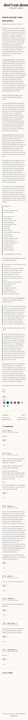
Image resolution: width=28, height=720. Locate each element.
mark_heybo (11, 623)
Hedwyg (9, 506)
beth (8, 430)
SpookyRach (11, 649)
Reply (4, 445)
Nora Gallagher (21, 298)
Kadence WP (14, 715)
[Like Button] (4, 397)
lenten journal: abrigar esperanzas (6, 417)
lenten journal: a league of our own (21, 417)
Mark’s (8, 260)
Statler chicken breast (8, 59)
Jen (3, 260)
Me (8, 453)
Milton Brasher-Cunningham (9, 24)
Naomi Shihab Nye (10, 254)
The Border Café (6, 135)
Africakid (10, 598)
